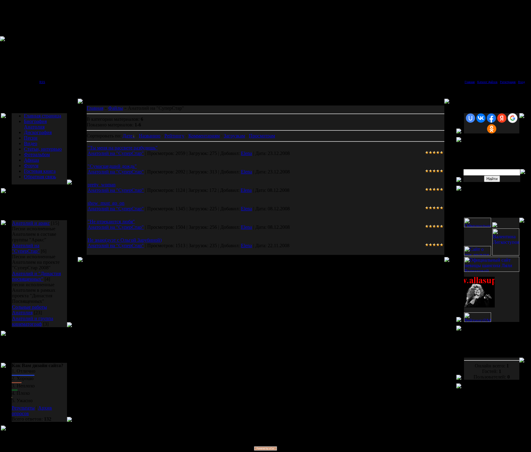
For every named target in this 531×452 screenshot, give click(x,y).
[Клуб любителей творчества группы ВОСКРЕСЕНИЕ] (494, 225)
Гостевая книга (40, 171)
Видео (30, 143)
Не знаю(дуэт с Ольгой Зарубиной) (125, 240)
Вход (521, 82)
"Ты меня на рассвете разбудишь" (123, 147)
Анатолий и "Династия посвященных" (36, 276)
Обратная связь (40, 176)
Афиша (31, 160)
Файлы (115, 108)
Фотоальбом (37, 154)
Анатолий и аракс (31, 223)
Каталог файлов (487, 82)
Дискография (38, 132)
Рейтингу (174, 135)
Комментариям (204, 135)
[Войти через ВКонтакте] (481, 118)
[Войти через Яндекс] (501, 118)
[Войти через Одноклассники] (491, 128)
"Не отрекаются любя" (111, 221)
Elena (246, 153)
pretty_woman (102, 184)
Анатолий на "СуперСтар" (26, 248)
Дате (127, 135)
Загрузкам (234, 135)
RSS (42, 82)
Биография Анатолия (35, 124)
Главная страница (42, 115)
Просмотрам (262, 135)
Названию (149, 135)
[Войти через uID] (470, 118)
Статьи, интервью (43, 149)
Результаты (23, 407)
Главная (470, 82)
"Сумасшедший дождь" (112, 166)
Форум (31, 165)
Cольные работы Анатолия (29, 309)
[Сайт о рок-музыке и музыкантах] (477, 253)
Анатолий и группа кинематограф (32, 321)
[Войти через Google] (512, 118)
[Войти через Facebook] (491, 118)
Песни (30, 138)
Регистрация (508, 82)
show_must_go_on (106, 203)
